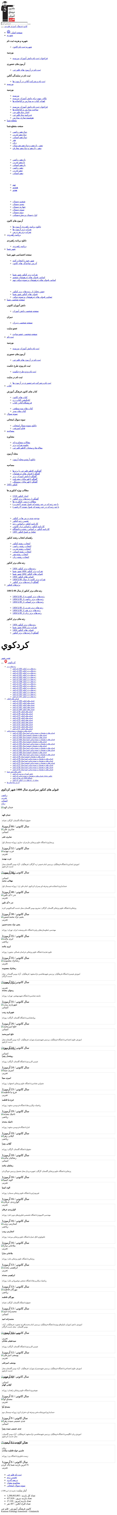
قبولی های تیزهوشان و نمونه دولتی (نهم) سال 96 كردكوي (33, 767)
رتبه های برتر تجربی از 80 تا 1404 (28, 607)
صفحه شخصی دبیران (23, 323)
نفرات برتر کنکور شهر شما (25, 274)
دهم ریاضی (18, 168)
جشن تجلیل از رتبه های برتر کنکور (29, 291)
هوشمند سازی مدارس (23, 118)
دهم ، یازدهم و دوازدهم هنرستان (28, 145)
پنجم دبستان (18, 204)
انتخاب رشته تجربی (22, 549)
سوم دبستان (18, 209)
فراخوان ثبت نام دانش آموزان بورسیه (30, 58)
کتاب (9, 386)
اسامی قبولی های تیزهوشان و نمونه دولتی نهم (34, 280)
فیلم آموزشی (19, 428)
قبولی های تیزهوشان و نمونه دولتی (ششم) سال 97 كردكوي (34, 763)
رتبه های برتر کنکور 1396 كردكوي (24, 686)
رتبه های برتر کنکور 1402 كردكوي (24, 673)
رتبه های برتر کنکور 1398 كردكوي (24, 682)
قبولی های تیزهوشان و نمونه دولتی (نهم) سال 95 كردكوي (33, 770)
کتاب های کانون (20, 397)
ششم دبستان (19, 201)
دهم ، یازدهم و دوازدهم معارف (27, 148)
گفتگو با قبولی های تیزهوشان (26, 473)
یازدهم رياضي (19, 159)
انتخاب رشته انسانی (22, 551)
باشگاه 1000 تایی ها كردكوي (22, 778)
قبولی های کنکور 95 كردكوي (23, 720)
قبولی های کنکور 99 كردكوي (23, 712)
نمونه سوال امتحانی (16, 1485)
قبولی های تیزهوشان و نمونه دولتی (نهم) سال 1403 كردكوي (34, 744)
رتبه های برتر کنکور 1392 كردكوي (24, 694)
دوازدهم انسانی (20, 137)
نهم (14, 185)
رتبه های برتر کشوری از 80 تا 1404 (29, 596)
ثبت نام (10, 337)
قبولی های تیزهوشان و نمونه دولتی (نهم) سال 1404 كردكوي (34, 740)
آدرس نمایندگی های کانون (25, 263)
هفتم (15, 190)
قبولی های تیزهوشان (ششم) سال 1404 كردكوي (30, 737)
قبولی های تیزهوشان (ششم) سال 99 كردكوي (29, 757)
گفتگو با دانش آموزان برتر (25, 476)
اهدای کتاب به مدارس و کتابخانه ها (29, 101)
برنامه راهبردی (14, 235)
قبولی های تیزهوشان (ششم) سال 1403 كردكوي (30, 742)
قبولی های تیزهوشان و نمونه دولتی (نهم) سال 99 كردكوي (33, 759)
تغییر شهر (5, 658)
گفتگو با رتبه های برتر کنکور (26, 499)
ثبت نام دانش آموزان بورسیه (26, 348)
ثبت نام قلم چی (14, 1474)
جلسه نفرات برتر (21, 445)
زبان (15, 143)
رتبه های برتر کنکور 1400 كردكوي (24, 677)
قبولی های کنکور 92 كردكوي (23, 727)
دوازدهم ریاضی (20, 132)
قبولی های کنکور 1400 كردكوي (23, 709)
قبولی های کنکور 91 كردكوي (23, 729)
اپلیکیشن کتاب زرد (21, 400)
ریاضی (4, 795)
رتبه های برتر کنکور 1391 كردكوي (24, 697)
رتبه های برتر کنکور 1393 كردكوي (24, 692)
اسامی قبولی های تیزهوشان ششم (29, 277)
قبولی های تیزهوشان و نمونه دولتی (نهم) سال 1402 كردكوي (34, 748)
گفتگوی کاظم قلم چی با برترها (27, 471)
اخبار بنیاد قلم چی (21, 112)
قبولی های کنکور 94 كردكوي (23, 722)
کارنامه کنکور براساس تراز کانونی (29, 526)
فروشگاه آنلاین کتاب (22, 403)
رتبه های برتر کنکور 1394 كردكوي (24, 690)
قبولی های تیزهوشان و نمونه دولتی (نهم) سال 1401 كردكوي (34, 750)
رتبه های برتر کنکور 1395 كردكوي (24, 688)
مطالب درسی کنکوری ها (24, 501)
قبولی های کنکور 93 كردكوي (23, 725)
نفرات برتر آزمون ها (22, 229)
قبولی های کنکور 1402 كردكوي (23, 705)
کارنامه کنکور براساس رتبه (25, 524)
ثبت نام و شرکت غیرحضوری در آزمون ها (32, 383)
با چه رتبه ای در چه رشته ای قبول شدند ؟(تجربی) (35, 504)
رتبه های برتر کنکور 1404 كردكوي (24, 669)
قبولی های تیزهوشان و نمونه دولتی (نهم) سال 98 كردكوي (33, 761)
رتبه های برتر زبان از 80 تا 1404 (27, 613)
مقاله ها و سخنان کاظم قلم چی (28, 448)
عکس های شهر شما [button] (14, 772)
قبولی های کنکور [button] (13, 699)
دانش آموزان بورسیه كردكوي (23, 774)
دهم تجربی (18, 170)
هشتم (15, 187)
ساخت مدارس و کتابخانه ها (25, 109)
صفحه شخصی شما (16, 299)
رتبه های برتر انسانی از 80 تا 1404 (28, 602)
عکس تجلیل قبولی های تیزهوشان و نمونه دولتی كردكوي (32, 776)
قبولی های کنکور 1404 (23, 576)
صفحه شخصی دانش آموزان (26, 311)
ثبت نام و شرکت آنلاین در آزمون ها (29, 81)
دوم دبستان (18, 212)
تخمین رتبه (12, 1477)
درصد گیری (12, 1480)
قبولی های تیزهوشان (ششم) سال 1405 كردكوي (30, 735)
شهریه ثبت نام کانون (22, 47)
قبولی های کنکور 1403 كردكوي (23, 703)
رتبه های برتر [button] (11, 667)
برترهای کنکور (13, 585)
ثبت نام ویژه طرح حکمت (24, 371)
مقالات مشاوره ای (21, 442)
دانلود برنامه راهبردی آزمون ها (27, 226)
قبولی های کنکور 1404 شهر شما (28, 574)
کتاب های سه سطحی (23, 408)
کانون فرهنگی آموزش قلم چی (15, 26)
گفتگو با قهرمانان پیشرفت (25, 479)
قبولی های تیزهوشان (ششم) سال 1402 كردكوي (30, 746)
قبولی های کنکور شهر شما (25, 294)
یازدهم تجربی (19, 162)
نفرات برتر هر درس (22, 232)
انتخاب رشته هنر (20, 554)
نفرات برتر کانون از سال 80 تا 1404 (29, 579)
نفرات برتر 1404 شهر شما (25, 627)
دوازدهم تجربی (19, 134)
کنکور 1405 (12, 484)
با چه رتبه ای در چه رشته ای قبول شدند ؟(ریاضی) (36, 507)
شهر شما (11, 249)
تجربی (4, 798)
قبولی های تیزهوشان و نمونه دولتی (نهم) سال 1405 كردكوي (34, 733)
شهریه (10, 35)
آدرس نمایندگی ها (13, 782)
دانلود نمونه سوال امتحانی (25, 425)
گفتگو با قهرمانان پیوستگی (25, 482)
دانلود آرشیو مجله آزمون (24, 459)
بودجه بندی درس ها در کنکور (26, 518)
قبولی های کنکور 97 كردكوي (23, 716)
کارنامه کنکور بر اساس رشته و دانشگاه (31, 529)
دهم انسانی (18, 173)
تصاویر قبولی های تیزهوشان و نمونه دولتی (32, 297)
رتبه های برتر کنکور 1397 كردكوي (24, 684)
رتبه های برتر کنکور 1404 (24, 568)
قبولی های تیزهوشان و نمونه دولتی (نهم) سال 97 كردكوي (33, 765)
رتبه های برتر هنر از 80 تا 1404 (27, 610)
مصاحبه (10, 431)
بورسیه (10, 84)
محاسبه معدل (13, 1483)
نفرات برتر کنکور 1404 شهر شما (28, 571)
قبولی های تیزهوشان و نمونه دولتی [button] (19, 731)
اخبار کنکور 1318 (20, 496)
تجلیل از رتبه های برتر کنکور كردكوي (25, 780)
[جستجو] (29, 24)
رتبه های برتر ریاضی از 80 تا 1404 (28, 599)
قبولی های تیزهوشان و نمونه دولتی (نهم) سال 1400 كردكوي (34, 755)
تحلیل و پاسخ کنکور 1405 (24, 532)
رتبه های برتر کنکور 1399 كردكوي (24, 679)
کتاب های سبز (19, 411)
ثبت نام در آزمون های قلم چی (27, 70)
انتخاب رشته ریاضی (22, 546)
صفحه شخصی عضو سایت (25, 334)
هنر (14, 140)
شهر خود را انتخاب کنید (23, 260)
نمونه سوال (12, 414)
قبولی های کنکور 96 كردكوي (23, 718)
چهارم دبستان (19, 207)
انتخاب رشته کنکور (21, 543)
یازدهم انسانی (19, 165)
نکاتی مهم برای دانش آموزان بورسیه (30, 98)
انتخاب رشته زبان (21, 557)
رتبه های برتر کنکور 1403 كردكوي (24, 671)
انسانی (4, 801)
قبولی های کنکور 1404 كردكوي (23, 701)
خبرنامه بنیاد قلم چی (22, 115)
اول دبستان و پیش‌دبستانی (25, 215)
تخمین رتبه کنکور (21, 521)
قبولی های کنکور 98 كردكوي (23, 714)
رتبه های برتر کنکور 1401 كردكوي (24, 675)
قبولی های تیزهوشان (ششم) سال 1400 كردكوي (30, 752)
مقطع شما (12, 120)
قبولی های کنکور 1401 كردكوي (23, 707)
